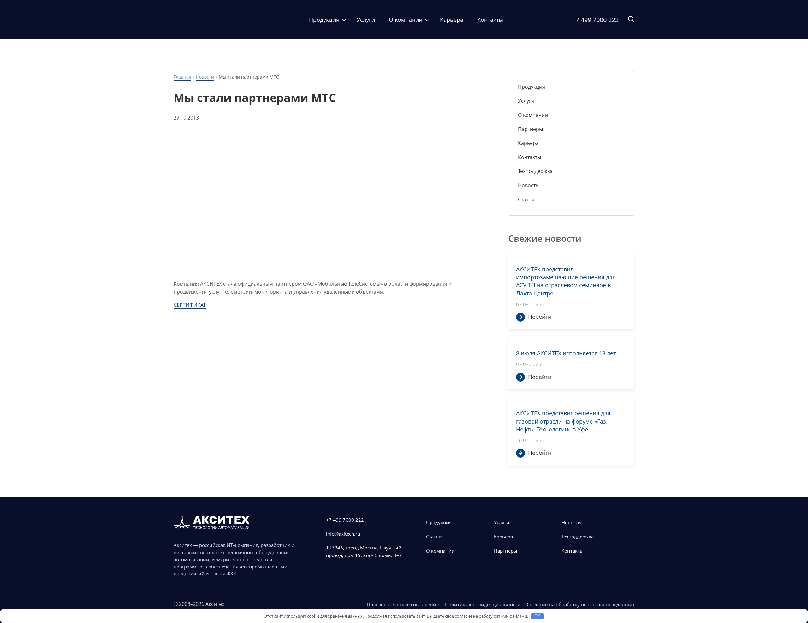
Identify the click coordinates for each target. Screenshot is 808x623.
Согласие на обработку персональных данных (580, 604)
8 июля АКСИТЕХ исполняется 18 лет (566, 353)
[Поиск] (631, 19)
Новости (205, 77)
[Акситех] (207, 19)
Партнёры (530, 129)
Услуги (366, 19)
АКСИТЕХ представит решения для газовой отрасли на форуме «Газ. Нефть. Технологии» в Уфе (563, 421)
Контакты (490, 19)
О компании (405, 19)
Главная (182, 77)
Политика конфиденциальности (482, 604)
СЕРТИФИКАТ (190, 304)
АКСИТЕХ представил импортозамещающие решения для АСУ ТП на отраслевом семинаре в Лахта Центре (565, 281)
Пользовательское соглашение (403, 604)
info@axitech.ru (343, 534)
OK (537, 616)
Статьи (526, 199)
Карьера (451, 19)
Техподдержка (535, 171)
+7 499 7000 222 (595, 19)
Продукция (324, 19)
